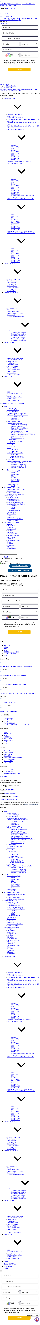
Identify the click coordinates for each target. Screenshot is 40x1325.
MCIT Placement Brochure (15, 358)
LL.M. (13, 486)
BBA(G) (13, 145)
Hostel (9, 542)
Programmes (7, 469)
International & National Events (13, 757)
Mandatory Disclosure (17, 416)
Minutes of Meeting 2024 (18, 339)
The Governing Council (14, 421)
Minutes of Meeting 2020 (18, 332)
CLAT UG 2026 (5, 18)
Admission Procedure (13, 500)
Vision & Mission (12, 411)
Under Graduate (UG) (13, 471)
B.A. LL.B (7, 645)
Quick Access (11, 398)
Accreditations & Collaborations (16, 413)
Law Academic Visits (13, 369)
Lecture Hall (11, 525)
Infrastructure (15, 420)
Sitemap (2, 799)
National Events (12, 286)
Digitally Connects (34, 804)
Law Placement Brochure (14, 359)
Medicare (10, 547)
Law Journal (11, 315)
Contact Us (12, 5)
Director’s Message (17, 426)
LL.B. (13, 155)
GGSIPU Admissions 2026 (20, 566)
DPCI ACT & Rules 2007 (15, 453)
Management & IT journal (15, 313)
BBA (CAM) (15, 147)
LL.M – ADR (15, 192)
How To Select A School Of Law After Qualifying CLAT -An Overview (18, 693)
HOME (6, 557)
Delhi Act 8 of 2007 (17, 456)
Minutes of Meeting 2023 (18, 337)
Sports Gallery (11, 291)
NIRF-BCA (14, 449)
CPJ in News (11, 443)
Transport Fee (11, 514)
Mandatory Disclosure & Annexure (17, 415)
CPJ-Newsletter (12, 308)
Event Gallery (11, 282)
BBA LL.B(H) (15, 153)
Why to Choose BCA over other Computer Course (13, 675)
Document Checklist (13, 520)
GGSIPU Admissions (10, 653)
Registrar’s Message (17, 429)
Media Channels (12, 371)
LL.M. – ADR (15, 158)
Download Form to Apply (15, 118)
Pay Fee (19, 20)
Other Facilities (11, 548)
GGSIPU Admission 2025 (11, 652)
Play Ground (11, 537)
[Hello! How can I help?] (36, 1319)
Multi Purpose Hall (13, 535)
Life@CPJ (7, 4)
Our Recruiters (11, 363)
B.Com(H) (14, 150)
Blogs (9, 310)
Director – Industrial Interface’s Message (23, 434)
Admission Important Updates (16, 504)
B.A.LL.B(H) (15, 151)
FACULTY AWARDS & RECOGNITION (16, 724)
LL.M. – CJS (15, 156)
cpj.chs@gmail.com (6, 16)
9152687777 (9, 790)
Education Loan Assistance (15, 519)
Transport (10, 538)
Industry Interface (16, 4)
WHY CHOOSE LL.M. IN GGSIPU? (9, 711)
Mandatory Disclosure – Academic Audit (19, 461)
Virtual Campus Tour (10, 1265)
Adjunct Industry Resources (15, 494)
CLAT (13, 507)
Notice (22, 18)
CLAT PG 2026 (15, 18)
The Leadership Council (14, 423)
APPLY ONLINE (9, 1263)
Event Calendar (12, 281)
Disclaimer (10, 459)
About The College (13, 410)
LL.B (5, 742)
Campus (9, 524)
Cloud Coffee (11, 545)
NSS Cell (10, 444)
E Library (10, 395)
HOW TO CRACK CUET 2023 (8, 702)
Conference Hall (12, 534)
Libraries (10, 530)
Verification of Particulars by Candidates (19, 161)
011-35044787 (4, 13)
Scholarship (10, 517)
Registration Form (12, 497)
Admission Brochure (13, 510)
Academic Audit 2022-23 (18, 462)
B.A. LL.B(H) (15, 479)
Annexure (14, 418)
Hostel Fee (10, 515)
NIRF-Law (14, 451)
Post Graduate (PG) (13, 484)
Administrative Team (13, 492)
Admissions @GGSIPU (11, 496)
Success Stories (11, 373)
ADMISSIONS (8, 720)
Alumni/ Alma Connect (14, 374)
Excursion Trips (12, 289)
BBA (12, 214)
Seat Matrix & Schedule (14, 114)
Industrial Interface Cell (14, 361)
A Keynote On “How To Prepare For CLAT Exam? (13, 684)
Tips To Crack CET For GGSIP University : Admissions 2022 (16, 666)
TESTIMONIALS (9, 723)
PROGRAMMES (9, 718)
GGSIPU (14, 505)
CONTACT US (3, 776)
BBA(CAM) (15, 474)
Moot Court (10, 532)
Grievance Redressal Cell (14, 393)
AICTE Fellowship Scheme (15, 458)
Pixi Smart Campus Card (14, 397)
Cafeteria (10, 543)
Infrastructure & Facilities (11, 522)
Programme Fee (12, 512)
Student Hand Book (13, 311)
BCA (12, 148)
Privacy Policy (12, 799)
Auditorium (10, 527)
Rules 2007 (14, 454)
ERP (8, 392)
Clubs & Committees (13, 279)
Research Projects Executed (15, 316)
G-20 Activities (11, 446)
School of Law (11, 491)
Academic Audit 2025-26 (18, 467)
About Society (11, 408)
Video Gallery (12, 20)
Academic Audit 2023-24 (18, 464)
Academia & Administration (12, 487)
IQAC (9, 330)
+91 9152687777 (11, 8)
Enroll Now (3, 23)
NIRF (9, 448)
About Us (6, 406)
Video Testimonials (13, 287)
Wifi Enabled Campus (13, 540)
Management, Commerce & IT (16, 489)
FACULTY (7, 721)
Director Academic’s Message (20, 431)
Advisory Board (12, 439)
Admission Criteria (13, 499)
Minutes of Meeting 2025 (18, 340)
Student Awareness (13, 400)
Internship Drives (12, 366)
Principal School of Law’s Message (21, 433)
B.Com (6, 647)
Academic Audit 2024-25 (18, 466)
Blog (6, 799)
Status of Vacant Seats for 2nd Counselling (19, 231)
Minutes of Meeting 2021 (18, 334)
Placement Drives (12, 364)
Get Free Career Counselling (20, 570)
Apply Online (28, 18)
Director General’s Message (19, 424)
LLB (5, 655)
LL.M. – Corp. (15, 160)
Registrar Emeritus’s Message (19, 428)
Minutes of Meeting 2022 (18, 335)
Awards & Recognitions (14, 441)
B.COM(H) (14, 477)
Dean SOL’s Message (17, 438)
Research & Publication (28, 4)
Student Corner (4, 5)
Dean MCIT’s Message (18, 436)
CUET (13, 509)
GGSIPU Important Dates (15, 502)
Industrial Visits (12, 368)
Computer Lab (11, 529)
